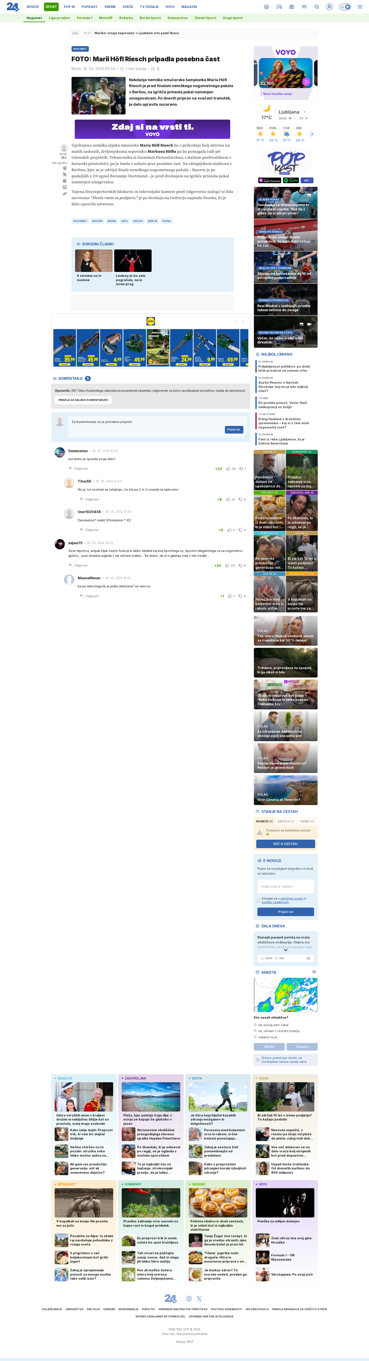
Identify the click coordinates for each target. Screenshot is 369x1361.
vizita (197, 1078)
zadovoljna (135, 1078)
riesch (138, 221)
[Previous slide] (236, 321)
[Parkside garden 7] (181, 348)
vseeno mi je (267, 1037)
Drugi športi (233, 18)
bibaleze (65, 1078)
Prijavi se (233, 429)
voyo (263, 1184)
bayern (97, 221)
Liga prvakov (59, 18)
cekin (263, 1078)
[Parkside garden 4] (111, 348)
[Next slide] (243, 321)
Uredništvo (74, 1309)
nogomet (80, 221)
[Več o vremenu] (311, 134)
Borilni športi (150, 18)
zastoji (286, 821)
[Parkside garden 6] (158, 348)
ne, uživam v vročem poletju (279, 1031)
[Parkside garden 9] (228, 348)
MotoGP (106, 18)
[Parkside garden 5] (134, 348)
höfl (124, 221)
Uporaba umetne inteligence (211, 1316)
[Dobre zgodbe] (266, 7)
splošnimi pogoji (291, 898)
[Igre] (279, 7)
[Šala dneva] (307, 958)
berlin (152, 221)
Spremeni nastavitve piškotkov (183, 1309)
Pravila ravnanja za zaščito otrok (299, 1309)
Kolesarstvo (178, 18)
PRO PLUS (93, 1309)
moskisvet (67, 1184)
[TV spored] (292, 7)
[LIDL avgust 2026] (151, 321)
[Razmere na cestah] (304, 7)
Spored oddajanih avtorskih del (160, 1316)
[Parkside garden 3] (88, 348)
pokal (166, 221)
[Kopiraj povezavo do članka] (65, 194)
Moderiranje (129, 1309)
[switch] (345, 6)
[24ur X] (199, 1298)
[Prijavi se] (329, 6)
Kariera (109, 1309)
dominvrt (133, 1184)
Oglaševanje (52, 1309)
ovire (307, 821)
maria (112, 221)
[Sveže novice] (75, 33)
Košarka (126, 18)
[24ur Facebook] (189, 1298)
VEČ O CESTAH (285, 844)
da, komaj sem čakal (273, 1025)
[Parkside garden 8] (204, 348)
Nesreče (264, 821)
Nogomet (34, 18)
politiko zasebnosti (275, 902)
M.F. (64, 157)
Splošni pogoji (257, 1309)
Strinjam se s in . (284, 900)
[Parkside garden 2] (64, 348)
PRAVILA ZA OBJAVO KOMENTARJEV (83, 400)
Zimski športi (205, 18)
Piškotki (148, 1309)
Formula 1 (84, 18)
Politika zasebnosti (226, 1309)
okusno (198, 1184)
